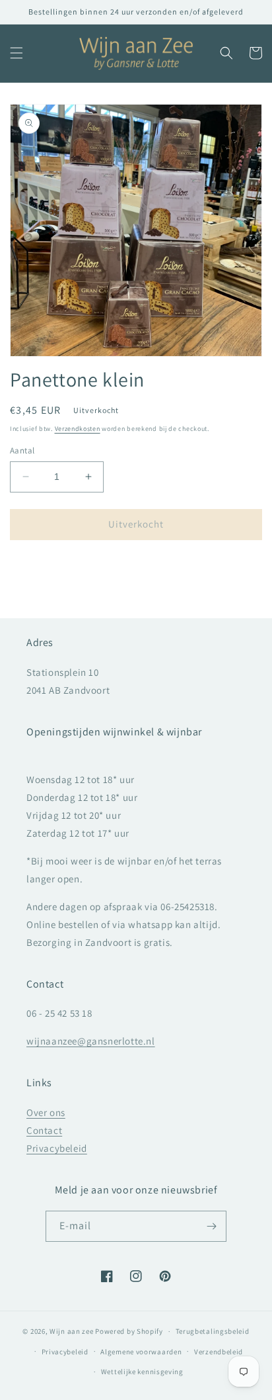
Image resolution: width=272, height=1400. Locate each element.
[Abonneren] (211, 1226)
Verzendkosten (77, 428)
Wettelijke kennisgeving (142, 1371)
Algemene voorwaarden (141, 1351)
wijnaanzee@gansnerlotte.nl (90, 1041)
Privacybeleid (56, 1148)
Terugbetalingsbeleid (213, 1331)
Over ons (45, 1112)
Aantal (22, 450)
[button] (16, 53)
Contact (44, 1130)
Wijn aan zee (71, 1331)
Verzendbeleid (218, 1351)
